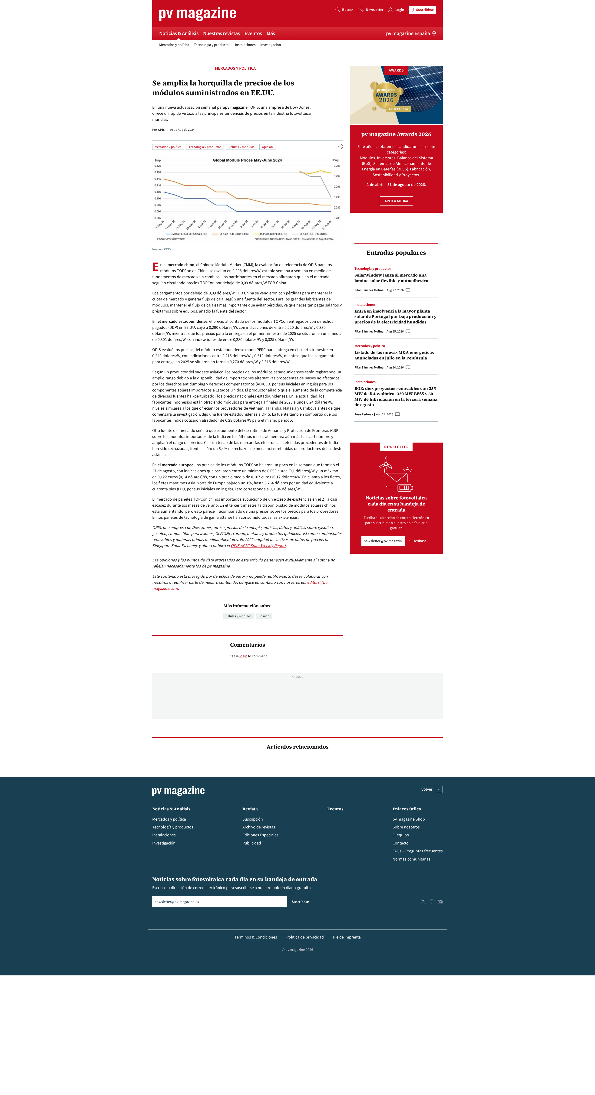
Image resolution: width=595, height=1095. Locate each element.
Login (399, 9)
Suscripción (252, 819)
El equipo (401, 835)
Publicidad (251, 843)
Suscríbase (417, 541)
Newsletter (374, 9)
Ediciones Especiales (260, 835)
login (243, 656)
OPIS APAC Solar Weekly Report (258, 546)
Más (271, 33)
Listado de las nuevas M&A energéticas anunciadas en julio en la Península (394, 355)
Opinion (267, 147)
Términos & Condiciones (256, 937)
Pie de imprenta (347, 937)
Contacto (401, 843)
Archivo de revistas (258, 827)
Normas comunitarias (411, 859)
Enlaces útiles (407, 809)
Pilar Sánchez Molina (368, 290)
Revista (250, 809)
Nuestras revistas (221, 33)
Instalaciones (245, 44)
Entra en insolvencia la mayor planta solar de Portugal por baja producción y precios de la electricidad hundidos (395, 316)
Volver (426, 789)
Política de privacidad (305, 937)
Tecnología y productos (212, 44)
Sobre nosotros (406, 827)
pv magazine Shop (409, 819)
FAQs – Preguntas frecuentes (418, 851)
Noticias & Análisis (178, 33)
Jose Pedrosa (363, 414)
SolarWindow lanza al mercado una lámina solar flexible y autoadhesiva (391, 277)
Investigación (270, 44)
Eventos (253, 33)
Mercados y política (174, 44)
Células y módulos (242, 147)
